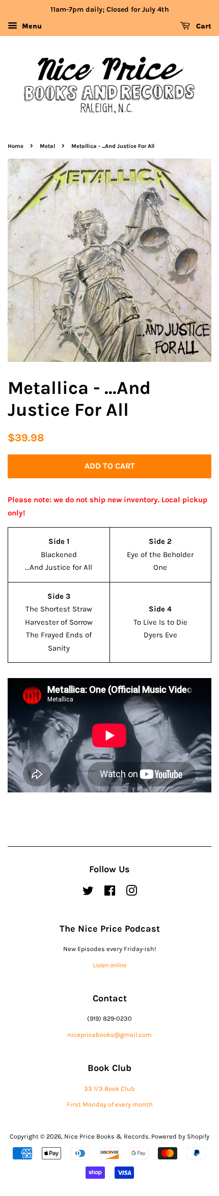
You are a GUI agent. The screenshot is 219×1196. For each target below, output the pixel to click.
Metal (47, 146)
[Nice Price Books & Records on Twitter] (88, 893)
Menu (31, 26)
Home (15, 146)
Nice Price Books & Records (106, 1136)
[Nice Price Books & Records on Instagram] (131, 893)
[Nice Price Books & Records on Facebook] (110, 893)
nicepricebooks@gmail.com (109, 1034)
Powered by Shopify (180, 1136)
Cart (202, 26)
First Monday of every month (110, 1104)
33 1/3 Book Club (109, 1088)
